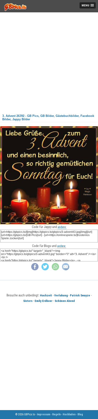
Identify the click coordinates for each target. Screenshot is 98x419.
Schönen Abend (65, 301)
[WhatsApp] (55, 269)
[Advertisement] (49, 61)
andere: (62, 227)
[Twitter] (45, 269)
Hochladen (69, 414)
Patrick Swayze (80, 295)
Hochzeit (46, 295)
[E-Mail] (65, 269)
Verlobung (61, 295)
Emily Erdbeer (43, 301)
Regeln (56, 414)
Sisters (27, 301)
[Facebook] (35, 269)
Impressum (43, 414)
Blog (80, 414)
